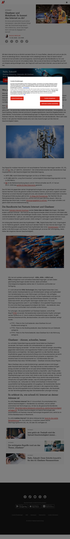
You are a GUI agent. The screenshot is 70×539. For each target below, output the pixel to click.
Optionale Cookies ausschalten (50, 103)
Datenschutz (26, 87)
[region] (35, 93)
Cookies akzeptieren (49, 98)
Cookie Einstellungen (17, 98)
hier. (24, 94)
